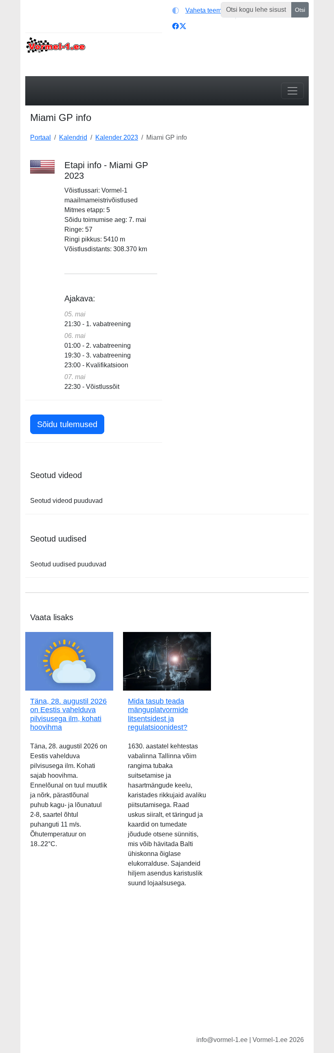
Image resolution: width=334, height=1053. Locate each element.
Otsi (300, 10)
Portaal (40, 137)
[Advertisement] (240, 211)
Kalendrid (73, 137)
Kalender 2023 (116, 137)
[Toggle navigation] (292, 91)
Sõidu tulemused (67, 424)
